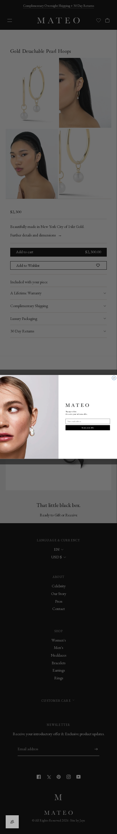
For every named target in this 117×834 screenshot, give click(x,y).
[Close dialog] (114, 378)
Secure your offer (88, 427)
